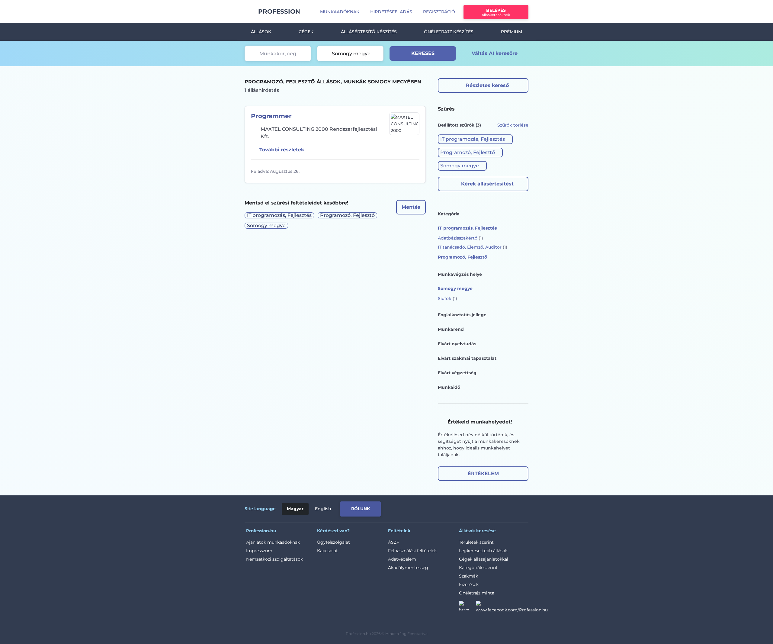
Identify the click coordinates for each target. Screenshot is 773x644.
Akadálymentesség (408, 567)
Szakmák (468, 576)
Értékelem (483, 473)
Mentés (411, 207)
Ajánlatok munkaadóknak (273, 542)
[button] (475, 139)
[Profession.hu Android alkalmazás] (503, 508)
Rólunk (360, 508)
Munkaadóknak (339, 11)
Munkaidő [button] (449, 387)
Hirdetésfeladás (391, 11)
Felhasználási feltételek (412, 550)
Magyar (295, 508)
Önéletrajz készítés (448, 31)
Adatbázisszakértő (460, 238)
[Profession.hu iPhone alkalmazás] (460, 508)
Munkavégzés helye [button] (460, 274)
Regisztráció (439, 11)
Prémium (511, 31)
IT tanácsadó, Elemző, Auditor (472, 247)
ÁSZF (393, 542)
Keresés (423, 53)
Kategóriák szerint (478, 567)
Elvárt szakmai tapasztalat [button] (467, 358)
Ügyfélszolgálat (333, 542)
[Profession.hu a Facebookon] (512, 607)
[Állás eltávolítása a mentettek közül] (414, 171)
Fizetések (469, 584)
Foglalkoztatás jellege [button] (462, 314)
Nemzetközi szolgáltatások (274, 559)
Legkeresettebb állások (483, 550)
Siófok (447, 298)
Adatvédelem (402, 559)
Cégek (306, 31)
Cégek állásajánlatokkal (483, 559)
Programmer (271, 116)
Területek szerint (476, 542)
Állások (261, 31)
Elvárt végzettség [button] (457, 372)
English (323, 508)
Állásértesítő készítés (369, 31)
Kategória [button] (449, 214)
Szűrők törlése (512, 125)
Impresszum (259, 550)
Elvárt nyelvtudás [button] (457, 343)
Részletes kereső (487, 85)
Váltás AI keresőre (495, 53)
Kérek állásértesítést (487, 184)
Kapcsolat (327, 550)
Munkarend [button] (451, 329)
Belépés (496, 12)
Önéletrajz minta (476, 593)
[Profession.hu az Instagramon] (467, 607)
